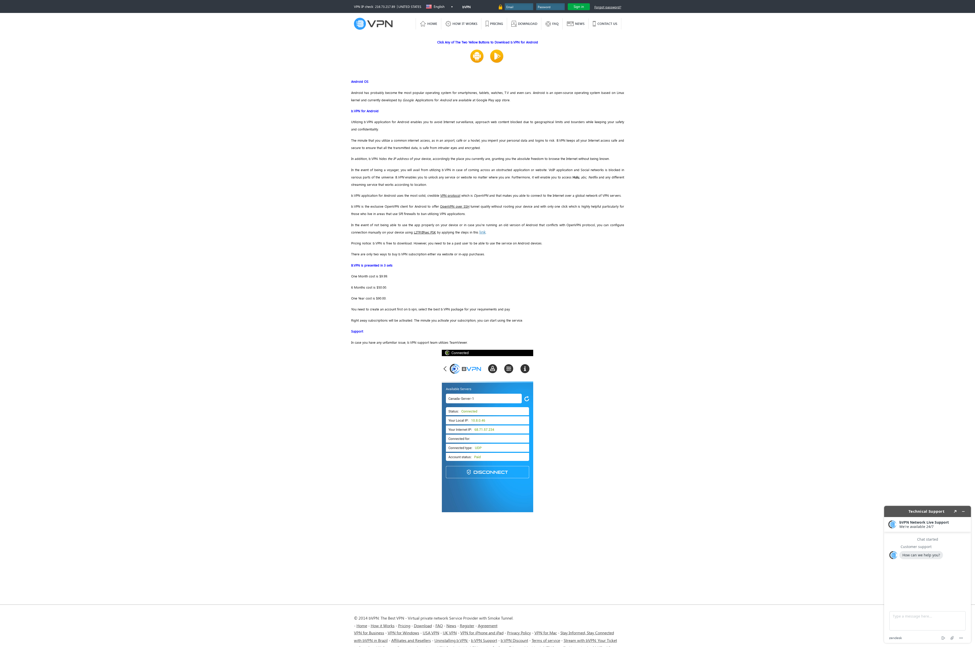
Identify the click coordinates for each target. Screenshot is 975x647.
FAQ (439, 625)
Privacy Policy (519, 632)
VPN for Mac (545, 632)
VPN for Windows (403, 632)
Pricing (404, 625)
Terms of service (546, 640)
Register (467, 625)
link (482, 232)
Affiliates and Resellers (411, 640)
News (451, 625)
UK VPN (450, 632)
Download (423, 625)
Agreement (487, 625)
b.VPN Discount (514, 640)
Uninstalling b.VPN (451, 640)
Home (361, 625)
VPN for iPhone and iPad (481, 632)
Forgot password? (607, 7)
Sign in (579, 6)
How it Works (383, 625)
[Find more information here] (927, 574)
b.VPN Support (484, 640)
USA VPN (431, 632)
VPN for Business (369, 632)
